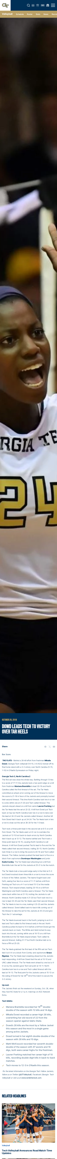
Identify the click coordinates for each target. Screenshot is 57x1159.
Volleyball (7, 14)
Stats (38, 14)
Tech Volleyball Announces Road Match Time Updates (27, 1152)
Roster (29, 14)
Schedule (20, 14)
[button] (28, 5)
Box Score (6, 754)
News (45, 14)
